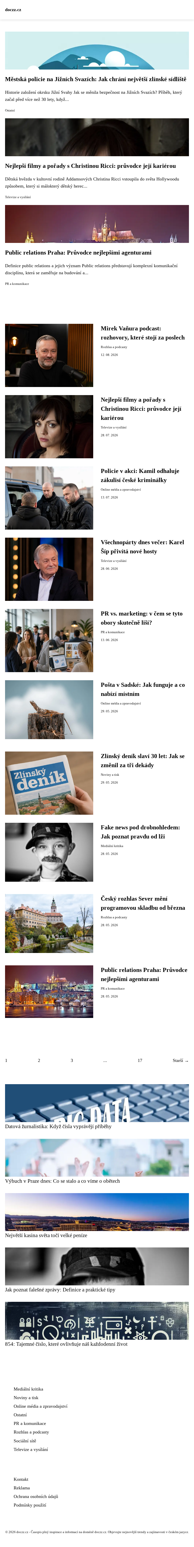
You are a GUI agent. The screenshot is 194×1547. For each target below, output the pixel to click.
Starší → (181, 1060)
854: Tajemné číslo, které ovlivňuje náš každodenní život (66, 1344)
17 (140, 1060)
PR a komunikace (17, 284)
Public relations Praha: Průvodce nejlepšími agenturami (78, 252)
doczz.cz (13, 9)
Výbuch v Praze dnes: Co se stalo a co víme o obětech (62, 1181)
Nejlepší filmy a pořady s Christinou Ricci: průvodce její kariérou (90, 166)
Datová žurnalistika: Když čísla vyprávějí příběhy (58, 1126)
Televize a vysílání (18, 197)
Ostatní (10, 110)
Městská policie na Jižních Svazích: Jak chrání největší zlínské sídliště (95, 79)
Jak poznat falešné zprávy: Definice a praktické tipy (60, 1289)
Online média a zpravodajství (121, 489)
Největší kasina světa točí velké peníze (46, 1235)
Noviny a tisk (110, 775)
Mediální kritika (112, 846)
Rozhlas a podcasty (114, 347)
